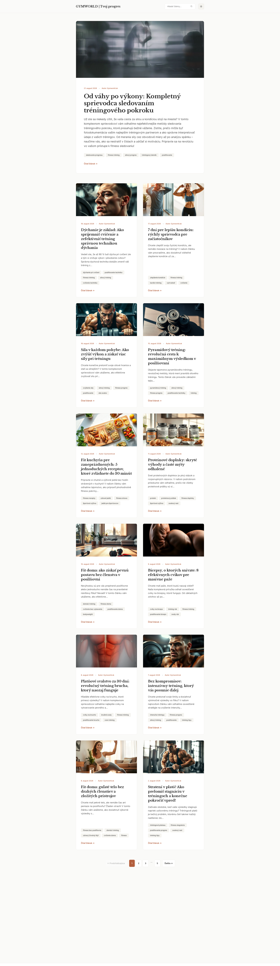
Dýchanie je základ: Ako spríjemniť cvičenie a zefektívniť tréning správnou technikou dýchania (102, 239)
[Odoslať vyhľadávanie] (191, 6)
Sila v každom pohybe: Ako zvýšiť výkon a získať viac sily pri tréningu (105, 354)
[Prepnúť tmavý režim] (201, 6)
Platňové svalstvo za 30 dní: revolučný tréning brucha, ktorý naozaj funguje (105, 685)
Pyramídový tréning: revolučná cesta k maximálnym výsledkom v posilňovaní (172, 356)
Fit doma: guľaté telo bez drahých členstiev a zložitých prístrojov (102, 791)
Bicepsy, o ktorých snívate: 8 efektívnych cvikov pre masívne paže (173, 574)
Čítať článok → (90, 164)
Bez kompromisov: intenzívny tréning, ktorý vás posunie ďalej (171, 685)
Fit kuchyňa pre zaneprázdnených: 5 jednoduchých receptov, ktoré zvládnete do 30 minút (106, 467)
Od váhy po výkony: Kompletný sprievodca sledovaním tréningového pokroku (132, 103)
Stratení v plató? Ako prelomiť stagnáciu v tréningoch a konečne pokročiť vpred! (167, 794)
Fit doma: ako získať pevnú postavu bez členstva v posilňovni (105, 574)
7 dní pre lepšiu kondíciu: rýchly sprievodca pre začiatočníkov (171, 234)
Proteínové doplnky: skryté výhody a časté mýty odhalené (172, 464)
